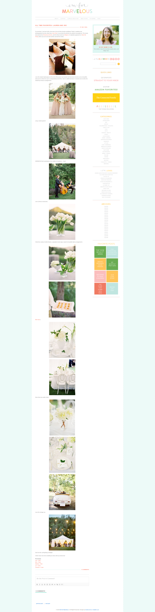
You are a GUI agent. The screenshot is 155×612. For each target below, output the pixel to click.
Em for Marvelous (64, 609)
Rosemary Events (47, 35)
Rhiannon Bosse (106, 195)
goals (106, 134)
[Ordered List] (47, 584)
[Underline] (42, 584)
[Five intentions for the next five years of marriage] (112, 257)
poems (106, 156)
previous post (39, 603)
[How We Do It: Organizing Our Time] (100, 257)
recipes (106, 160)
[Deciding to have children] (100, 282)
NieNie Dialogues (106, 192)
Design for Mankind (106, 178)
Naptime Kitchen (106, 190)
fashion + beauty (106, 132)
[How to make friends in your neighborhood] (100, 269)
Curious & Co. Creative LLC (92, 609)
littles (106, 143)
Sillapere (66, 35)
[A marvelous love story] (112, 282)
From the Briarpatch (106, 181)
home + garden (106, 137)
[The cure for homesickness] (100, 294)
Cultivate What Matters (106, 174)
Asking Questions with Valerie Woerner (106, 173)
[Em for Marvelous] (77, 16)
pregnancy (106, 158)
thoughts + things (106, 162)
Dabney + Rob (38, 564)
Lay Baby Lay (106, 185)
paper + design (106, 153)
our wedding (106, 151)
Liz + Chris (38, 565)
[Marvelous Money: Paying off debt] (112, 294)
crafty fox (106, 127)
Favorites (92, 18)
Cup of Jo (106, 176)
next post (47, 603)
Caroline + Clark (39, 567)
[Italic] (39, 584)
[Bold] (37, 584)
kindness (106, 141)
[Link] (57, 584)
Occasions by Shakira (106, 193)
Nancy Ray (106, 188)
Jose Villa (54, 33)
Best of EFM (84, 18)
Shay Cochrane (106, 197)
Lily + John (38, 560)
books (106, 124)
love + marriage (106, 144)
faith (106, 130)
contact (62, 18)
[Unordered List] (49, 584)
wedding (106, 163)
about (56, 18)
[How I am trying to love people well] (112, 269)
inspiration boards (106, 139)
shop (99, 18)
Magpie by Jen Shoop (106, 186)
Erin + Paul (38, 562)
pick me (106, 155)
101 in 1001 (106, 118)
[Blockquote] (52, 584)
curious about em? (73, 18)
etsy (106, 129)
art (106, 122)
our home (106, 150)
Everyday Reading (106, 179)
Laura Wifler (106, 183)
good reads (106, 136)
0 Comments (85, 569)
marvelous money (106, 146)
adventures (106, 120)
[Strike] (44, 584)
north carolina (106, 148)
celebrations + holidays (106, 125)
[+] (62, 584)
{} (59, 584)
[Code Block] (54, 584)
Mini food (37, 319)
